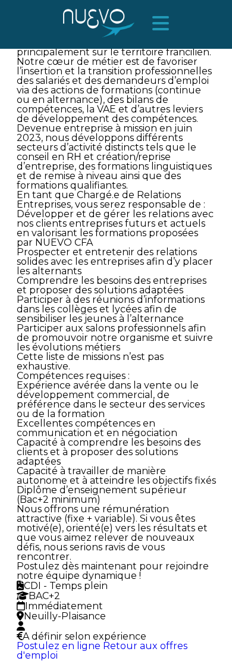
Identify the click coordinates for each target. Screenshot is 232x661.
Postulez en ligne (59, 645)
